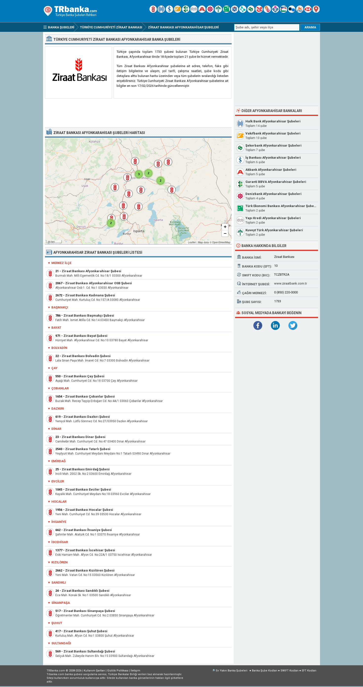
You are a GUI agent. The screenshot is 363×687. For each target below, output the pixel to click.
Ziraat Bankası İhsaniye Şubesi (87, 530)
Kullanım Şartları (94, 670)
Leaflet (192, 242)
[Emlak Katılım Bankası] (283, 12)
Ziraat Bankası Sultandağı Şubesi (89, 651)
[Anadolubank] (291, 12)
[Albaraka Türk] (267, 12)
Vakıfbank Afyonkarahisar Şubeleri (273, 133)
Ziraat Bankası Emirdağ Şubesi (86, 469)
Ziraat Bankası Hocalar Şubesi (89, 510)
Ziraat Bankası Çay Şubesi (83, 376)
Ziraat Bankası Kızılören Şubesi (90, 570)
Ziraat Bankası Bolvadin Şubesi (86, 356)
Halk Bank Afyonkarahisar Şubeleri (273, 121)
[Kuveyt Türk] (218, 12)
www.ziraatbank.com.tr (290, 283)
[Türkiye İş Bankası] (169, 12)
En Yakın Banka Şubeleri (231, 670)
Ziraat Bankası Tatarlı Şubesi (87, 449)
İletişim (135, 670)
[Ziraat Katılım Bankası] (259, 12)
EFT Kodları (309, 670)
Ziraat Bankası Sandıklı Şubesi (85, 590)
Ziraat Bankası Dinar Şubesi (83, 437)
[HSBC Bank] (308, 12)
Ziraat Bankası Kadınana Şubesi (90, 295)
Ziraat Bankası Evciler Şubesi (88, 489)
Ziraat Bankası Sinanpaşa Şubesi (89, 611)
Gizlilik (117, 670)
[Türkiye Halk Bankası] (161, 12)
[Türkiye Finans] (242, 12)
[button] (124, 174)
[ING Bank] (299, 12)
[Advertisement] (138, 113)
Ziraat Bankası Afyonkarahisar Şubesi (91, 271)
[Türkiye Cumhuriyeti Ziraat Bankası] (153, 12)
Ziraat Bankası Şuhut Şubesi (85, 631)
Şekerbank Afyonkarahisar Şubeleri (273, 145)
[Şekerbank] (251, 12)
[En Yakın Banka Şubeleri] (316, 12)
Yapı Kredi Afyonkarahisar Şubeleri (273, 218)
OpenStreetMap (221, 242)
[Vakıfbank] (177, 12)
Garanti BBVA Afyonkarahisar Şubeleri (275, 182)
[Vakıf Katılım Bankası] (275, 12)
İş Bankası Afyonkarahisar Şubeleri (273, 157)
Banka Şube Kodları (264, 670)
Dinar (56, 429)
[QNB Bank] (234, 12)
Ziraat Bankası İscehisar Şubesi (90, 550)
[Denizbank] (210, 12)
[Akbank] (202, 12)
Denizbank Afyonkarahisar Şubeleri (273, 194)
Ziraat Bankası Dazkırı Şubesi (86, 417)
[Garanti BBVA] (185, 12)
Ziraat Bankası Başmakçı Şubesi (88, 315)
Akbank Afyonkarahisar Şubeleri (270, 170)
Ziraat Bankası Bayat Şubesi (85, 336)
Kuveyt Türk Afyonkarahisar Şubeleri (274, 230)
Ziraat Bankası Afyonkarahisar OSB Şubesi (98, 283)
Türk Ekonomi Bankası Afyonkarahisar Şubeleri (282, 206)
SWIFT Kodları (290, 670)
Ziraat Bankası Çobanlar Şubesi (90, 396)
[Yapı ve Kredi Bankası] (194, 12)
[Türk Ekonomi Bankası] (226, 12)
